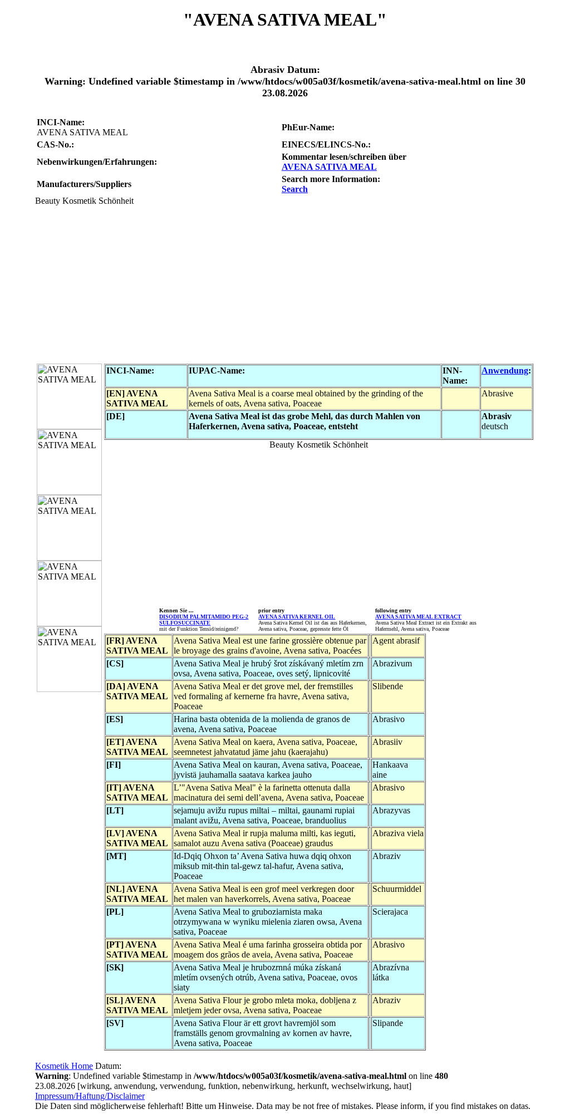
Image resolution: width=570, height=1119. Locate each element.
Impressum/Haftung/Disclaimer (90, 1096)
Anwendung (504, 370)
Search (295, 189)
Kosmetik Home (64, 1066)
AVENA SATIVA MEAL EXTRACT (418, 617)
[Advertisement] (285, 284)
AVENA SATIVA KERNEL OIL (296, 617)
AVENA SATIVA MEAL (329, 166)
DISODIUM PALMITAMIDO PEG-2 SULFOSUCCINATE (203, 620)
